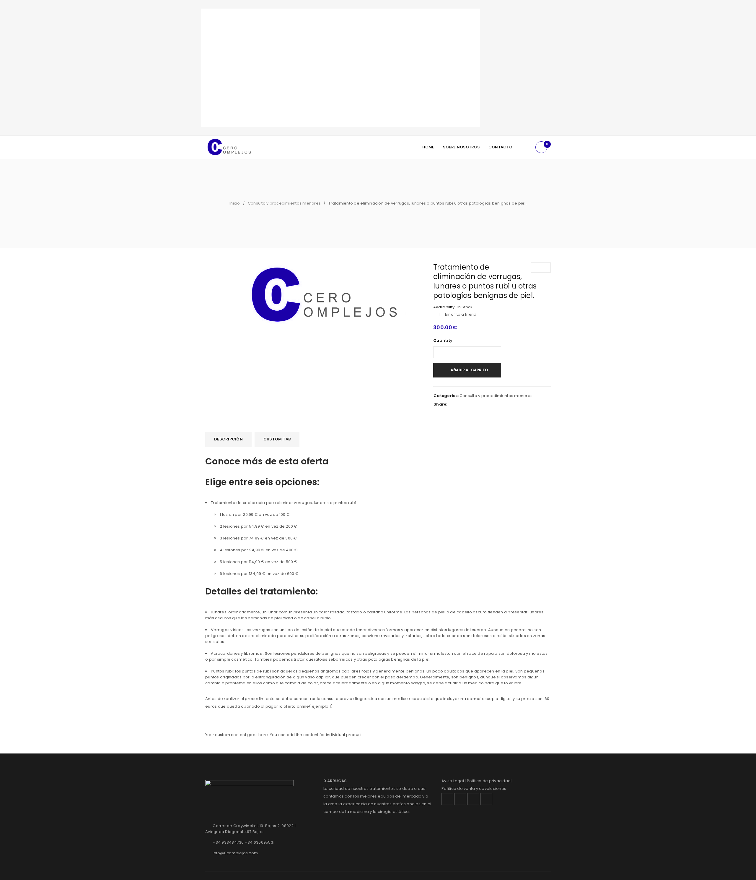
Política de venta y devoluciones (473, 788)
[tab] (228, 439)
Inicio (234, 203)
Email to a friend (460, 314)
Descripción (228, 439)
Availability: (444, 307)
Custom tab (277, 439)
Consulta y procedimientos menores (284, 203)
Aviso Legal (452, 781)
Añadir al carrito (469, 369)
